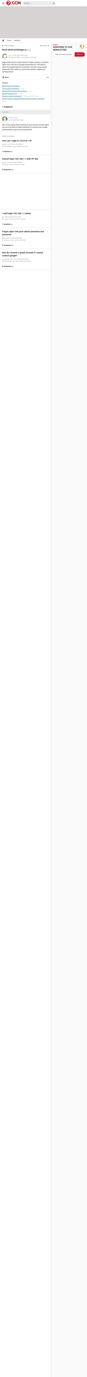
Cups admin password (10, 89)
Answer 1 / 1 (6, 112)
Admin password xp (9, 94)
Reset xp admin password (11, 96)
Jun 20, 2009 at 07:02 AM (28, 57)
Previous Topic (9, 46)
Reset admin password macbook (14, 91)
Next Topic (43, 46)
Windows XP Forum (32, 96)
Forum (9, 40)
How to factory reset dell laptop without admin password (23, 99)
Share (7, 77)
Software (17, 40)
